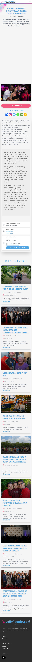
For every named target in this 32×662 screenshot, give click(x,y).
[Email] (21, 114)
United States (9, 233)
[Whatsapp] (17, 114)
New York (8, 231)
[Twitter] (14, 114)
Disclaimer (5, 646)
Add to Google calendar (18, 247)
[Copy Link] (25, 114)
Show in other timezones (12, 245)
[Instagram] (10, 114)
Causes (4, 636)
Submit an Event (6, 643)
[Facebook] (6, 114)
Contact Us (5, 649)
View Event (6, 302)
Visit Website (16, 105)
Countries (5, 639)
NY (12, 231)
